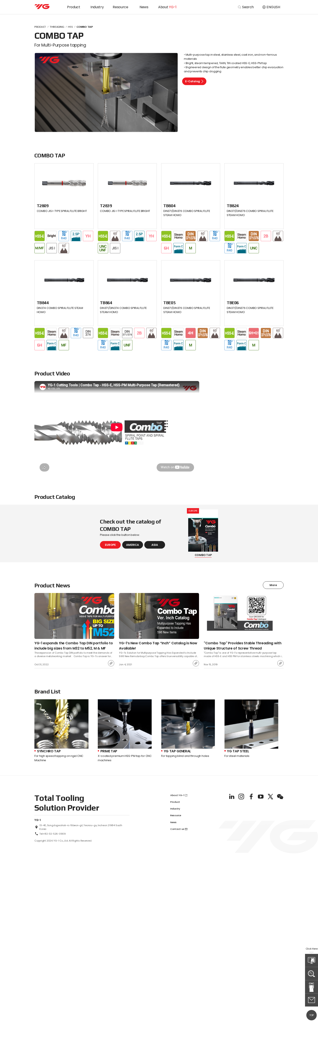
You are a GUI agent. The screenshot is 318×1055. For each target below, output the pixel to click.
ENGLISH (273, 7)
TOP (311, 1015)
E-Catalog (192, 81)
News (144, 7)
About (167, 7)
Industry (97, 7)
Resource (120, 7)
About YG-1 (177, 795)
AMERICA (132, 545)
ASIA (154, 545)
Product (73, 7)
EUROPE (110, 545)
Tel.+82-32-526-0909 (52, 833)
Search (248, 7)
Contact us (177, 829)
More (273, 585)
